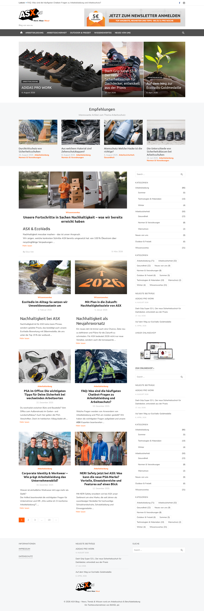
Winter (141, 205)
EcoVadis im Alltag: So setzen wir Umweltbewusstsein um (45, 303)
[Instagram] (184, 3)
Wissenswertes (103, 32)
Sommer (141, 192)
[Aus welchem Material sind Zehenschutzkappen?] (80, 132)
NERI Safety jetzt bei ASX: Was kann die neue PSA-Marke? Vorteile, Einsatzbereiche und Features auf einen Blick (101, 478)
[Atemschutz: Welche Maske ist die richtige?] (123, 132)
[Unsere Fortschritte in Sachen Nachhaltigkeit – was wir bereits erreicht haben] (73, 190)
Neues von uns (123, 32)
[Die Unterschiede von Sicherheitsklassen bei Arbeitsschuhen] (166, 132)
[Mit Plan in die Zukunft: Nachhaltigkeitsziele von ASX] (101, 277)
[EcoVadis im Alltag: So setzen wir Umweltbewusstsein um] (45, 277)
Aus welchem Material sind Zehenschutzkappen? (76, 150)
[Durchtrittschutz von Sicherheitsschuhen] (38, 132)
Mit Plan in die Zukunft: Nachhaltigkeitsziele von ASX (101, 303)
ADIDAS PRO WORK (144, 298)
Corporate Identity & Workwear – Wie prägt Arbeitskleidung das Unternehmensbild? (45, 476)
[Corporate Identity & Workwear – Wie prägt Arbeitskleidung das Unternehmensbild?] (45, 449)
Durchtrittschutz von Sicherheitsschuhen (30, 150)
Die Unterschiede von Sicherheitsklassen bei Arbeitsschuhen (159, 151)
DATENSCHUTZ (26, 556)
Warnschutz (143, 229)
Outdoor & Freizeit (80, 32)
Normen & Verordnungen (30, 157)
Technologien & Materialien (119, 65)
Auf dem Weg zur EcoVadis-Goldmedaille (153, 321)
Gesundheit (109, 157)
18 (49, 519)
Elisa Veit (30, 252)
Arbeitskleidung (34, 32)
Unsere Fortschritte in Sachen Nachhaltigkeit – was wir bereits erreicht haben (73, 219)
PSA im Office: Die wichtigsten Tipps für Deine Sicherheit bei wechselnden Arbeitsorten (65, 2)
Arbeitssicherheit (57, 32)
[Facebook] (179, 3)
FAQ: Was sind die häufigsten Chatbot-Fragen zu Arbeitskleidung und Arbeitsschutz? (101, 396)
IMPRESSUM (24, 549)
